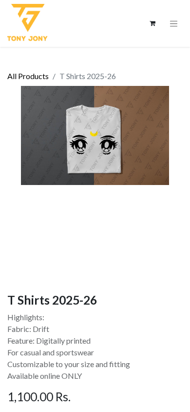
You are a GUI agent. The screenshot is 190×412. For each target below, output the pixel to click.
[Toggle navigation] (174, 23)
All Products (28, 76)
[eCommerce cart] (152, 23)
